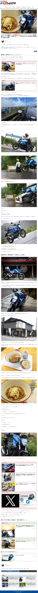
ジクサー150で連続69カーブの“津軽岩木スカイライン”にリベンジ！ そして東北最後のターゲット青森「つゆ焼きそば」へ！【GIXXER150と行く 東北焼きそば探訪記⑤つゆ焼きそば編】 (19, 36)
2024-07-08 (6, 40)
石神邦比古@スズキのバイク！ (8, 41)
